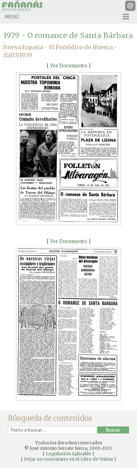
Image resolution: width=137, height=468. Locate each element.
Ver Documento (68, 66)
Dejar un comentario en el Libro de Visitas (68, 459)
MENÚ (12, 17)
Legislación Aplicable (68, 453)
